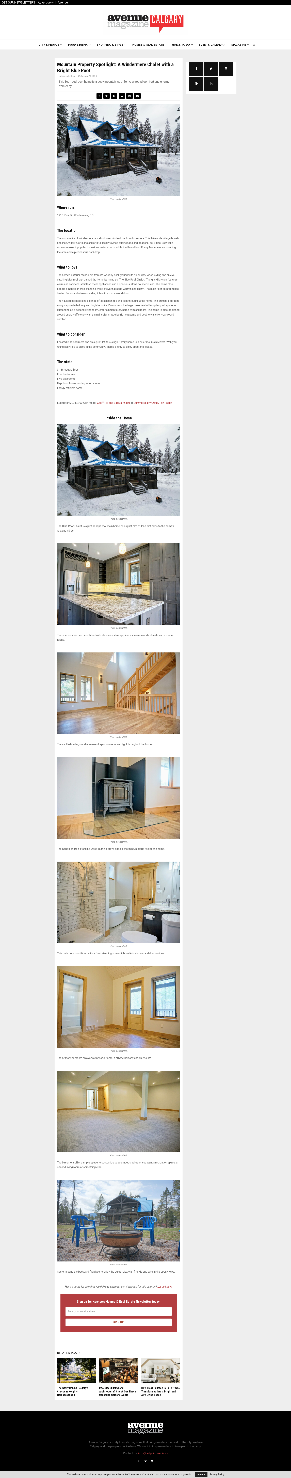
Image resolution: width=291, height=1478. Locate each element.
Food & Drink (78, 44)
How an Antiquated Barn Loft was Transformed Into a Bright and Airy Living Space (160, 1391)
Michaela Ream (68, 76)
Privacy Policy (217, 1474)
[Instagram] (152, 1461)
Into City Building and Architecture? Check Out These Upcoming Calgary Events (117, 1391)
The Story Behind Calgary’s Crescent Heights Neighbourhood (72, 1391)
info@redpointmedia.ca (153, 1453)
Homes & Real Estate (148, 44)
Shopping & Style (110, 44)
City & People (49, 44)
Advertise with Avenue (53, 2)
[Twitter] (145, 1461)
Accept (201, 1474)
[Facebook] (138, 1461)
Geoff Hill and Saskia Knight (113, 402)
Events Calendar (212, 44)
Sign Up (118, 1322)
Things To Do (180, 44)
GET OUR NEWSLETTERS (18, 2)
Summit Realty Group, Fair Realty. (153, 402)
